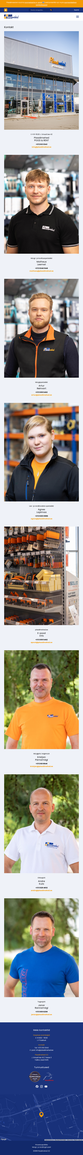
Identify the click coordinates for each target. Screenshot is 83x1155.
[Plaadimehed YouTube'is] (46, 1086)
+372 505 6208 (41, 1012)
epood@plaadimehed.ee (41, 642)
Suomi (76, 10)
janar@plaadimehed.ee (41, 1014)
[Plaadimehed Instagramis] (41, 1086)
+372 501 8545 (41, 764)
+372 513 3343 (41, 144)
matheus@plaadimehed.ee (41, 271)
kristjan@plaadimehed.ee (41, 766)
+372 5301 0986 (41, 516)
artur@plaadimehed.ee (41, 395)
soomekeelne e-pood (33, 2)
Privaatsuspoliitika (41, 1145)
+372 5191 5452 (41, 392)
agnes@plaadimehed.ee (41, 519)
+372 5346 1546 (41, 268)
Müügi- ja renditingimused (41, 1147)
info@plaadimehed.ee (41, 147)
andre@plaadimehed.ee (41, 890)
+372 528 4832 (42, 888)
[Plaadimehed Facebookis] (37, 1086)
